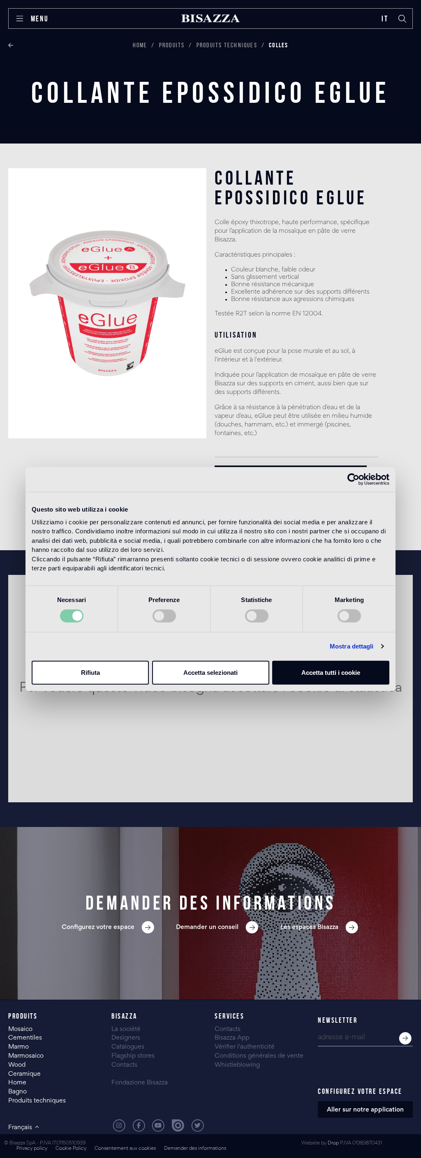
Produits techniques (227, 45)
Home (140, 45)
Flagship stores (133, 1056)
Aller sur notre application (365, 1110)
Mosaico (20, 1029)
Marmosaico (26, 1056)
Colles (278, 45)
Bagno (17, 1092)
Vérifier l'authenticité (245, 1047)
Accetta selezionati (210, 672)
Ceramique (24, 1074)
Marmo (18, 1047)
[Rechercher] (402, 18)
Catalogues (127, 1047)
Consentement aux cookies (125, 1148)
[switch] (164, 616)
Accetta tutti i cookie (330, 672)
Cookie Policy (71, 1148)
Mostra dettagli (352, 646)
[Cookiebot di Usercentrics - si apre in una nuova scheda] (353, 479)
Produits (172, 45)
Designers (125, 1038)
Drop (333, 1143)
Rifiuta (90, 672)
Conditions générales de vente (259, 1056)
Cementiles (25, 1038)
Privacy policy (31, 1148)
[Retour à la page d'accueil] (210, 18)
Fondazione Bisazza (139, 1083)
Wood (16, 1065)
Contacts (124, 1065)
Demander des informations (195, 1148)
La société (126, 1029)
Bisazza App (232, 1038)
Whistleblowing (237, 1065)
